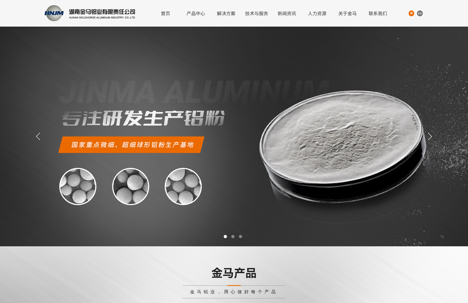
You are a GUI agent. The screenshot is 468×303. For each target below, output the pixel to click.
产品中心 (196, 13)
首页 (165, 13)
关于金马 (347, 13)
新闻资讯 (287, 13)
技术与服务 (256, 13)
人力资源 (317, 13)
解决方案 (226, 13)
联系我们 (378, 13)
